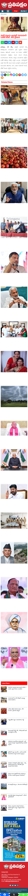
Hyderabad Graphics (18, 891)
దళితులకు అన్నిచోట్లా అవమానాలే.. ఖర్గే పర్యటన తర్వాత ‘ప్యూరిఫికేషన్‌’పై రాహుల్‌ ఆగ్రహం (17, 743)
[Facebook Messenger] (14, 75)
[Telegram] (22, 75)
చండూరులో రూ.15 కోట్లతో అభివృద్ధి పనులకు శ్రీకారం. (16, 699)
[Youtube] (24, 11)
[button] (8, 11)
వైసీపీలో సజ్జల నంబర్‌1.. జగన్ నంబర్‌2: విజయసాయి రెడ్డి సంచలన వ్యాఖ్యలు (17, 753)
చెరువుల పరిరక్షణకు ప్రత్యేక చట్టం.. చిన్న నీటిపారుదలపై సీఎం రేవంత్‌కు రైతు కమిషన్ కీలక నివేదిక (17, 764)
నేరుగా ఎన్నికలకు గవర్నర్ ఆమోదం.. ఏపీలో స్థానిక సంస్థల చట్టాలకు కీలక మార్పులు (16, 807)
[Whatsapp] (8, 75)
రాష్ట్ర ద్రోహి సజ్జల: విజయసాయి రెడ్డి (16, 719)
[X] (5, 75)
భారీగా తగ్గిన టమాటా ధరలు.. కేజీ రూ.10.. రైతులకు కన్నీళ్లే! (16, 710)
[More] (2, 77)
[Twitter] (23, 11)
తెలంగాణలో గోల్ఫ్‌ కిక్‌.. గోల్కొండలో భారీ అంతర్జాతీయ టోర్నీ (17, 731)
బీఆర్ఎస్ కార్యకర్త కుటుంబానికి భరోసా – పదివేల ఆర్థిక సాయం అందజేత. (17, 688)
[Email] (16, 75)
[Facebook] (21, 11)
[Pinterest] (19, 75)
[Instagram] (26, 11)
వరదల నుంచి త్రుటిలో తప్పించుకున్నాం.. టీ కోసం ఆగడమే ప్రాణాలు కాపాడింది (17, 774)
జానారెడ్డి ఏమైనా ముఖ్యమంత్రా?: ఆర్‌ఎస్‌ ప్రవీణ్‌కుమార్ (17, 796)
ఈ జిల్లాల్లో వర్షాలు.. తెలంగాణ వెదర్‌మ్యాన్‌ (17, 784)
